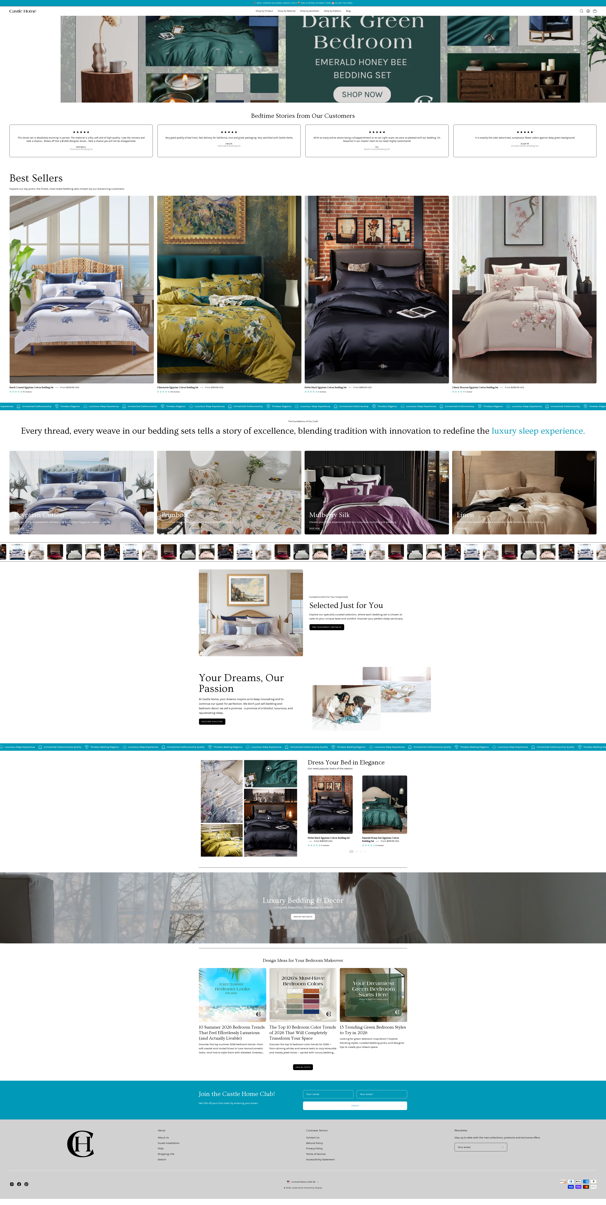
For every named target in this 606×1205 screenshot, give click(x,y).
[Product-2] (268, 768)
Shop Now (19, 528)
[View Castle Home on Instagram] (11, 1184)
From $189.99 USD (362, 387)
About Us (163, 1137)
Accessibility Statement (320, 1159)
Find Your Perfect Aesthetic (327, 627)
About (161, 1130)
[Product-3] (218, 793)
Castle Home (297, 1188)
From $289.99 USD (514, 387)
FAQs (161, 1148)
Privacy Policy (314, 1148)
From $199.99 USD (214, 387)
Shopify (318, 1188)
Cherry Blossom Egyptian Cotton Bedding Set (475, 387)
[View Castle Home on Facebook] (19, 1184)
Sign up (355, 1105)
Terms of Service (316, 1153)
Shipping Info (166, 1153)
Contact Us (312, 1137)
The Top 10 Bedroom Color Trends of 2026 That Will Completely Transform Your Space (302, 1033)
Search (162, 1159)
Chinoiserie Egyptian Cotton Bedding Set (177, 387)
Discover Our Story (212, 721)
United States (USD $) (303, 1182)
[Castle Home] (22, 11)
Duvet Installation (169, 1143)
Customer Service (317, 1130)
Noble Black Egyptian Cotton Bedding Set (326, 387)
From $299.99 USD (69, 387)
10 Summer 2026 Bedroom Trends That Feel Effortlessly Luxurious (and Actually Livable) (232, 1033)
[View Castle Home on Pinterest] (26, 1184)
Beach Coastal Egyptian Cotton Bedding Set (31, 387)
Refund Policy (314, 1143)
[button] (310, 11)
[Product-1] (268, 818)
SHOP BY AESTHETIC (303, 916)
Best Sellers (36, 178)
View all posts (302, 1067)
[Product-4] (218, 838)
